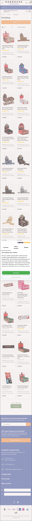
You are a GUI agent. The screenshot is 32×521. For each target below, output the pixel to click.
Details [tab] (26, 247)
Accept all (16, 272)
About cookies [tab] (16, 247)
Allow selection (16, 277)
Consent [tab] (5, 247)
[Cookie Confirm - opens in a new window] (23, 243)
